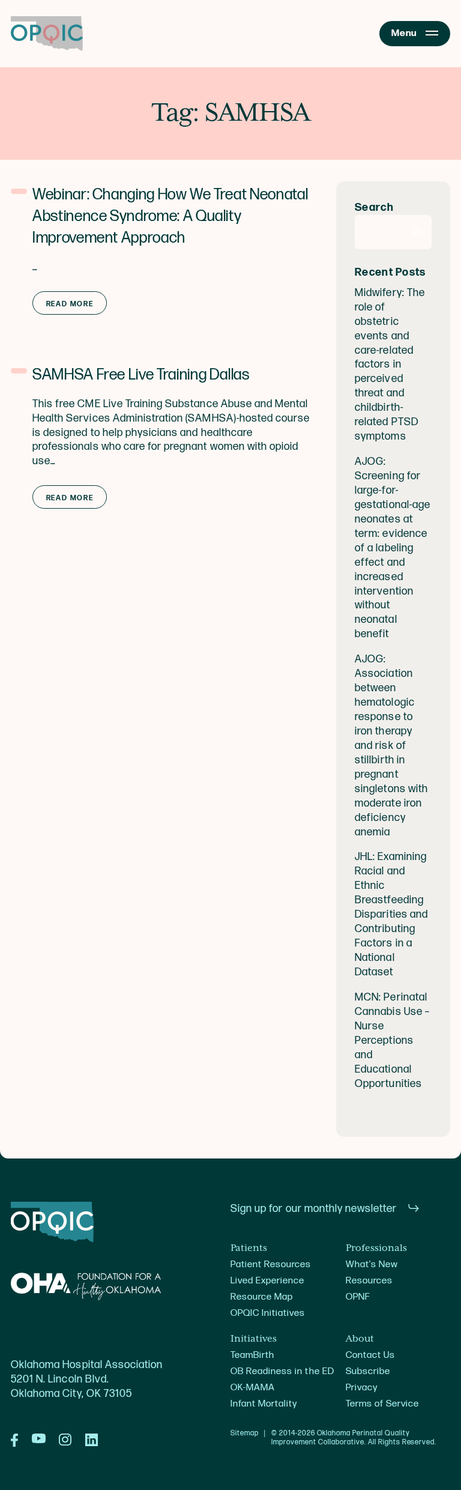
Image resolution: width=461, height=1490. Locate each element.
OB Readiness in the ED (282, 1371)
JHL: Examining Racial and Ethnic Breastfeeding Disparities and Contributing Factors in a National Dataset (391, 914)
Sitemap (244, 1433)
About (360, 1339)
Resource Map (261, 1297)
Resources (369, 1280)
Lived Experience (267, 1280)
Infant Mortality (263, 1404)
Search (374, 207)
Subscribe (368, 1371)
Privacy (362, 1387)
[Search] (416, 232)
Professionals (376, 1248)
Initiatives (253, 1339)
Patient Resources (271, 1264)
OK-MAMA (252, 1387)
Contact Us (370, 1355)
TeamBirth (252, 1355)
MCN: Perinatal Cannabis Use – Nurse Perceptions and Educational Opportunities (392, 1040)
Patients (248, 1248)
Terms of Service (382, 1404)
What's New (372, 1264)
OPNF (358, 1297)
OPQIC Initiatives (268, 1313)
